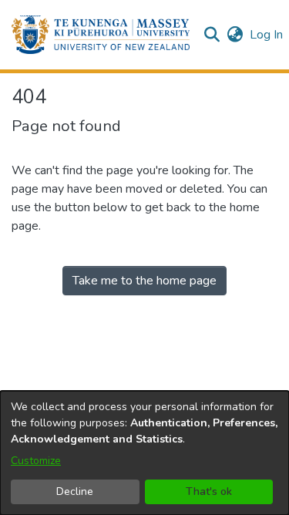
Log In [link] (267, 34)
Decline (74, 491)
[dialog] (144, 453)
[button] (101, 34)
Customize (36, 460)
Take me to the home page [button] (144, 280)
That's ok (209, 491)
